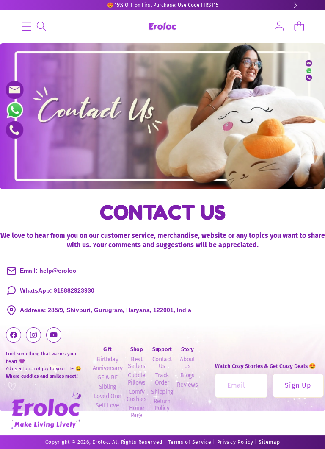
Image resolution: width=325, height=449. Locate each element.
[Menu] (26, 26)
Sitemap (269, 442)
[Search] (41, 26)
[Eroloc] (162, 26)
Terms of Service (189, 442)
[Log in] (279, 26)
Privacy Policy (235, 442)
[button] (298, 26)
